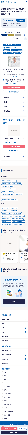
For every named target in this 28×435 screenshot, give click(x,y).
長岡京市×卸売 (14, 210)
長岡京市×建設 (5, 208)
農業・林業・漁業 (8, 411)
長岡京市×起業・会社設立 (7, 191)
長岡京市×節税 (19, 194)
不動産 (5, 390)
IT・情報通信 (7, 393)
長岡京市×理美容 (5, 218)
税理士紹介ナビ (4, 5)
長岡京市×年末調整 (6, 183)
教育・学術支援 (8, 404)
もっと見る (14, 302)
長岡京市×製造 (14, 208)
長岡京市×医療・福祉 (6, 224)
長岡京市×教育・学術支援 (17, 218)
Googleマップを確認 (10, 83)
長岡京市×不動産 (17, 213)
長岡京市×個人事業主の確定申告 (9, 180)
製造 (5, 375)
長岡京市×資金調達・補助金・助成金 (9, 199)
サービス (6, 408)
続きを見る (15, 76)
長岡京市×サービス (6, 221)
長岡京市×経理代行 (17, 183)
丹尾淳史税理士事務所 (12, 44)
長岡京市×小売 (5, 210)
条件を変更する (21, 20)
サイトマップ (5, 424)
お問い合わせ (7, 428)
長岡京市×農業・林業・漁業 (18, 221)
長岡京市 (15, 5)
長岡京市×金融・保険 (19, 216)
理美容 (5, 401)
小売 (5, 379)
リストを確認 (22, 428)
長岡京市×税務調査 (6, 197)
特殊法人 (6, 418)
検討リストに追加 (14, 92)
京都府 (10, 5)
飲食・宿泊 (7, 386)
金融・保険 (7, 397)
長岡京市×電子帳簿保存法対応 (8, 189)
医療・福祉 (7, 415)
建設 (5, 372)
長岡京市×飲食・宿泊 (6, 213)
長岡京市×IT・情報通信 (7, 216)
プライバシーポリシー (15, 424)
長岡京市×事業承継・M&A (7, 194)
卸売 (5, 383)
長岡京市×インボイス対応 (7, 186)
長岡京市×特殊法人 (18, 224)
